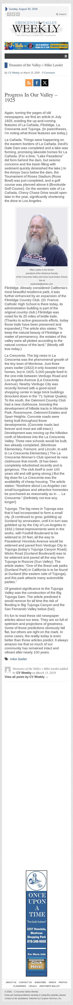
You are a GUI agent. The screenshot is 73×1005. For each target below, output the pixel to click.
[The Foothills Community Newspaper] (36, 28)
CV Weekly (14, 72)
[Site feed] (18, 14)
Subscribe (40, 982)
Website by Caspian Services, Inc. (45, 998)
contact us (9, 998)
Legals (33, 986)
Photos (63, 982)
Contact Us (25, 982)
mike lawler (18, 659)
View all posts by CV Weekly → (26, 677)
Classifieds (19, 986)
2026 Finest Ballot (50, 986)
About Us (11, 982)
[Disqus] (36, 728)
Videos (52, 982)
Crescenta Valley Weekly (25, 991)
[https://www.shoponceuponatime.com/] (36, 923)
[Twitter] (13, 14)
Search (62, 14)
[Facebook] (9, 14)
